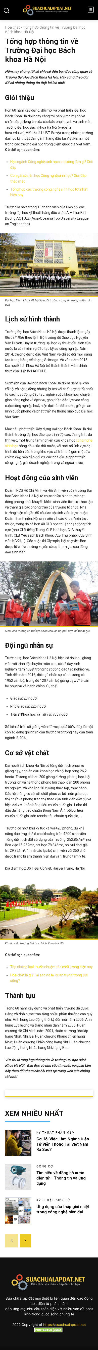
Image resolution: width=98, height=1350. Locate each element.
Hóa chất (12, 27)
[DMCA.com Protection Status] (49, 1331)
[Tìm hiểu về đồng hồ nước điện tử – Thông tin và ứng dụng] (18, 1177)
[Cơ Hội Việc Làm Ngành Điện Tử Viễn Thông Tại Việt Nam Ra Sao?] (18, 1143)
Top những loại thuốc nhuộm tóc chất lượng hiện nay (51, 967)
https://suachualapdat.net (64, 1324)
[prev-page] (11, 1240)
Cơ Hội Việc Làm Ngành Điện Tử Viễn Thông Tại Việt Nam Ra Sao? (62, 1144)
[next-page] (25, 1240)
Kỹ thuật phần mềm (55, 1132)
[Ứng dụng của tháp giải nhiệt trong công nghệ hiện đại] (18, 1211)
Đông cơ (44, 1166)
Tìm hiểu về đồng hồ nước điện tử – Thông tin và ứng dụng (61, 1178)
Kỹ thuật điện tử (53, 1200)
